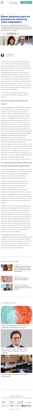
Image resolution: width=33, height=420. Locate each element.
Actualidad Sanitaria (20, 284)
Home (2, 14)
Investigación (10, 14)
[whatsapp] (15, 34)
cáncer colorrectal (7, 107)
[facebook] (8, 34)
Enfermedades (18, 264)
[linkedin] (10, 34)
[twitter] (13, 34)
